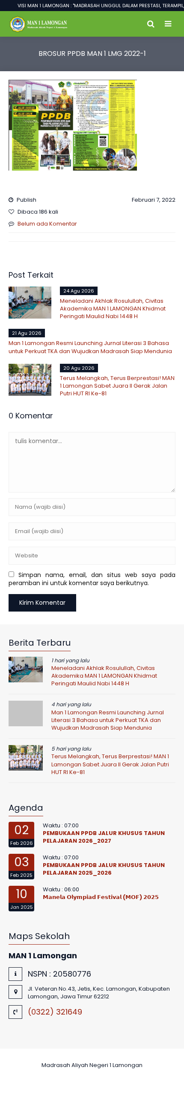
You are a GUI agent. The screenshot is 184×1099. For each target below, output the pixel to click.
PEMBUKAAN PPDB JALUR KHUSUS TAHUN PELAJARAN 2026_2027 (104, 837)
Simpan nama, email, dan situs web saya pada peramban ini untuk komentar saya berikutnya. (92, 579)
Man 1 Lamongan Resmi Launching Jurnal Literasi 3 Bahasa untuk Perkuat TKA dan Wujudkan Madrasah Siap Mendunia (90, 347)
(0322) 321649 (55, 1011)
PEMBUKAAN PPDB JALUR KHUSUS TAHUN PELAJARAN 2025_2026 (104, 869)
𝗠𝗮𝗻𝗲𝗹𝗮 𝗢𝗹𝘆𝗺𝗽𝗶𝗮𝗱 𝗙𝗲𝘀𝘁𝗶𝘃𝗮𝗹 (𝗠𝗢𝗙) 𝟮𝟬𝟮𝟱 (101, 897)
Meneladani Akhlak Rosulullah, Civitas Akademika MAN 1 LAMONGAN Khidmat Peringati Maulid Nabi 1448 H (113, 308)
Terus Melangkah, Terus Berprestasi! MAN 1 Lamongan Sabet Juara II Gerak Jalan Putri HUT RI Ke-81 (117, 385)
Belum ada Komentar (47, 224)
